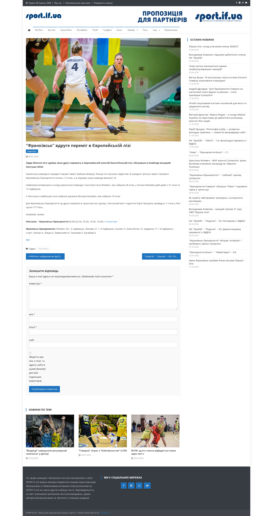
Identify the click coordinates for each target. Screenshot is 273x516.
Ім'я (32, 314)
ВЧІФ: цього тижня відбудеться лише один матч (153, 452)
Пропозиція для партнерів (78, 3)
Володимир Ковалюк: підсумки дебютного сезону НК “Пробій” (217, 56)
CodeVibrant (104, 512)
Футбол (39, 30)
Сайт (31, 340)
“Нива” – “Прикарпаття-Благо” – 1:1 (208, 152)
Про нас (58, 3)
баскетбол (43, 248)
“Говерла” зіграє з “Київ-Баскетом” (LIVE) (103, 450)
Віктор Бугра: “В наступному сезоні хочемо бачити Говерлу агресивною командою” (218, 79)
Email (33, 327)
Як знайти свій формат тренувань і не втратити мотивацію (216, 199)
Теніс (145, 30)
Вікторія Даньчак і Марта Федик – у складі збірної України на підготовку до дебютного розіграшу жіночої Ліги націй (217, 117)
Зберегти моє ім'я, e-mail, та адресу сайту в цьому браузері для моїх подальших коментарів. (37, 368)
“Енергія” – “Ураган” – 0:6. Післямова (163, 256)
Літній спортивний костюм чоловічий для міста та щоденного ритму (218, 105)
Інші (155, 30)
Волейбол (82, 30)
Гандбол (107, 30)
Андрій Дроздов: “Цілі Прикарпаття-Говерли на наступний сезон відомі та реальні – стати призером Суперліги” (216, 92)
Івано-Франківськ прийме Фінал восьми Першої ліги (216, 262)
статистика (111, 221)
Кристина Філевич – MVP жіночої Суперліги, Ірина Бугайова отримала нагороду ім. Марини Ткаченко (217, 163)
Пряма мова (170, 30)
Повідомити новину (103, 3)
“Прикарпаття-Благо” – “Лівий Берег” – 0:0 (212, 252)
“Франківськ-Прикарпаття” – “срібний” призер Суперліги (215, 177)
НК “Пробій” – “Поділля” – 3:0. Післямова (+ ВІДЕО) (217, 220)
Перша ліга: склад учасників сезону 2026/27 (213, 46)
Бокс (119, 30)
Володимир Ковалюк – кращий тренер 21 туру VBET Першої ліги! (215, 211)
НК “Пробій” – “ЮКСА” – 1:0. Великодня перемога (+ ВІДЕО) (218, 142)
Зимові (131, 30)
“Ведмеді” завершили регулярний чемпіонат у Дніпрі (46, 452)
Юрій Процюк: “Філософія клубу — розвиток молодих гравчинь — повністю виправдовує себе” (217, 131)
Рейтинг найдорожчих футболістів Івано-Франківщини (47, 256)
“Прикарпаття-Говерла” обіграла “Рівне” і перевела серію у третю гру (218, 188)
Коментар (35, 283)
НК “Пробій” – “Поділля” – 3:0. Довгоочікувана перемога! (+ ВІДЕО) (215, 231)
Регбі (95, 30)
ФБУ (28, 239)
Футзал (51, 30)
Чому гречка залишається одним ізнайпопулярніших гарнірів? (208, 68)
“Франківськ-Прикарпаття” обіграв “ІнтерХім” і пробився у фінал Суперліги (215, 242)
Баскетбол (66, 30)
